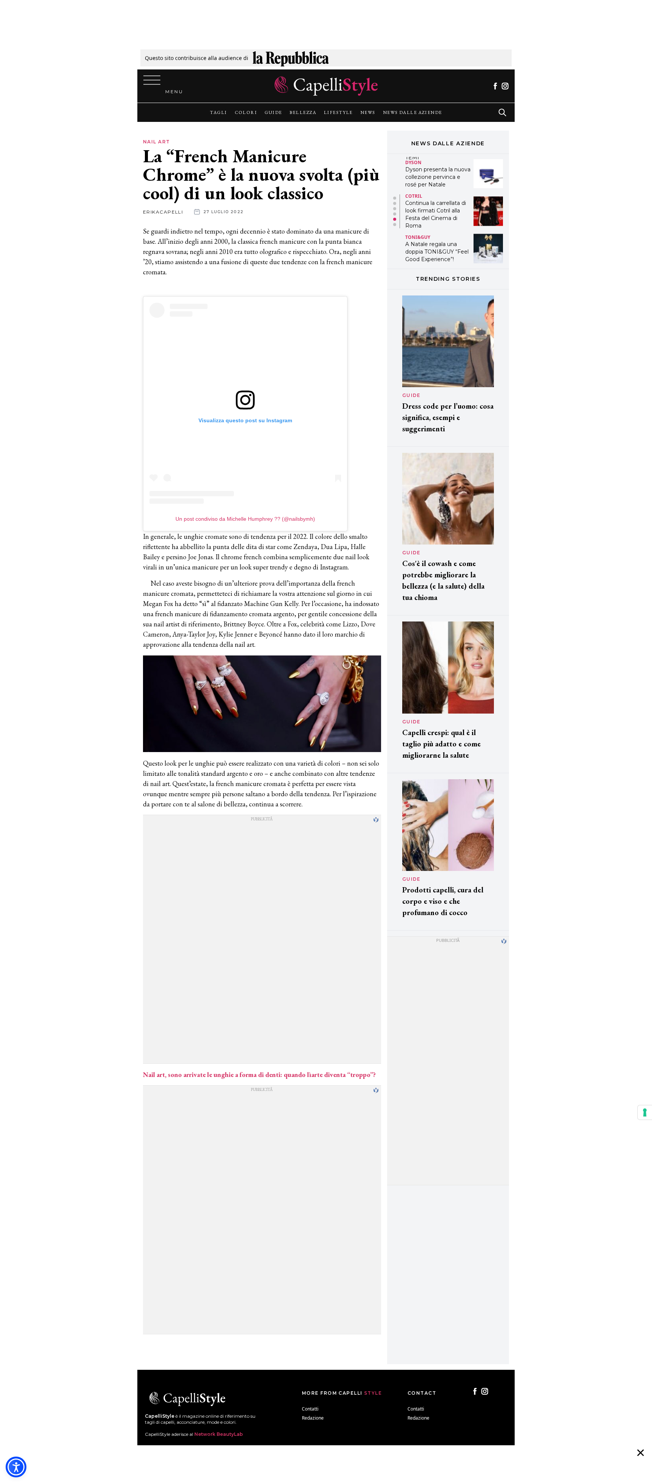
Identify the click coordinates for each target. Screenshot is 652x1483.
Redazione (313, 1418)
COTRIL (413, 158)
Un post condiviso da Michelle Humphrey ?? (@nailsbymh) (245, 519)
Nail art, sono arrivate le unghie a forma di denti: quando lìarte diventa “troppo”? (259, 1074)
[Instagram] (505, 86)
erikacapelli (163, 212)
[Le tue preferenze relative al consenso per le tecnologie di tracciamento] (645, 1112)
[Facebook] (495, 86)
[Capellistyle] (326, 86)
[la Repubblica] (291, 57)
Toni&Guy (417, 199)
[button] (394, 198)
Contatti (310, 1409)
